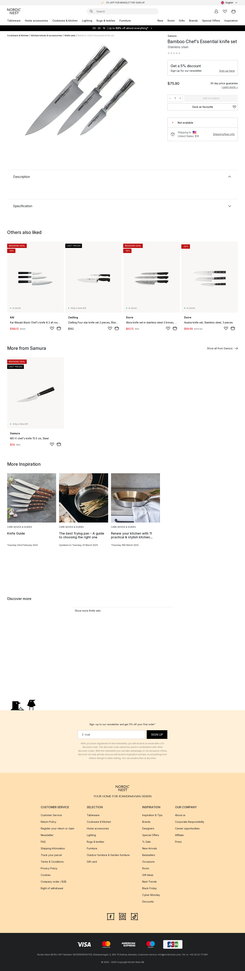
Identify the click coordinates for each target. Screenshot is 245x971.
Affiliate (179, 835)
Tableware (14, 20)
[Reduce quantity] (170, 98)
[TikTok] (134, 916)
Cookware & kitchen (65, 20)
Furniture (125, 20)
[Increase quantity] (180, 98)
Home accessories (36, 20)
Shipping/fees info (224, 134)
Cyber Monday (151, 894)
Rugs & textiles (105, 20)
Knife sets (70, 35)
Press (178, 841)
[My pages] (216, 11)
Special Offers (211, 20)
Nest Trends (149, 881)
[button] (174, 53)
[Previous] (19, 90)
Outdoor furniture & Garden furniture (108, 855)
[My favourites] (225, 11)
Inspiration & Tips (152, 815)
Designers (148, 828)
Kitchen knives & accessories (46, 35)
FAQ (43, 841)
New (160, 20)
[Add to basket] (59, 328)
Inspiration (231, 20)
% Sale (146, 841)
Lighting (87, 20)
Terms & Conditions (52, 861)
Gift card (92, 861)
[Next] (153, 90)
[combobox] (229, 2)
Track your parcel (51, 855)
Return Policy (48, 821)
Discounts (148, 901)
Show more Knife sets (88, 610)
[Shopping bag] (233, 11)
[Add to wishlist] (52, 328)
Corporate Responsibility (189, 821)
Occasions (148, 861)
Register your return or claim (57, 828)
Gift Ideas (147, 874)
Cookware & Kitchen (18, 35)
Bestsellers (148, 855)
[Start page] (14, 11)
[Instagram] (122, 916)
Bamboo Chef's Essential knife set (96, 35)
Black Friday (149, 888)
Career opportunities (187, 828)
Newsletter (47, 835)
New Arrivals (149, 848)
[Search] (91, 11)
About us (180, 815)
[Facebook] (111, 916)
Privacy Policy (49, 868)
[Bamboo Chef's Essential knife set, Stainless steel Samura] (86, 89)
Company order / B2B (53, 881)
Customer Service (51, 815)
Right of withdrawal (52, 888)
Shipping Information (53, 848)
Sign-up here (227, 70)
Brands (193, 20)
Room (171, 20)
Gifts (182, 20)
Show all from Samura (219, 348)
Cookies (46, 874)
